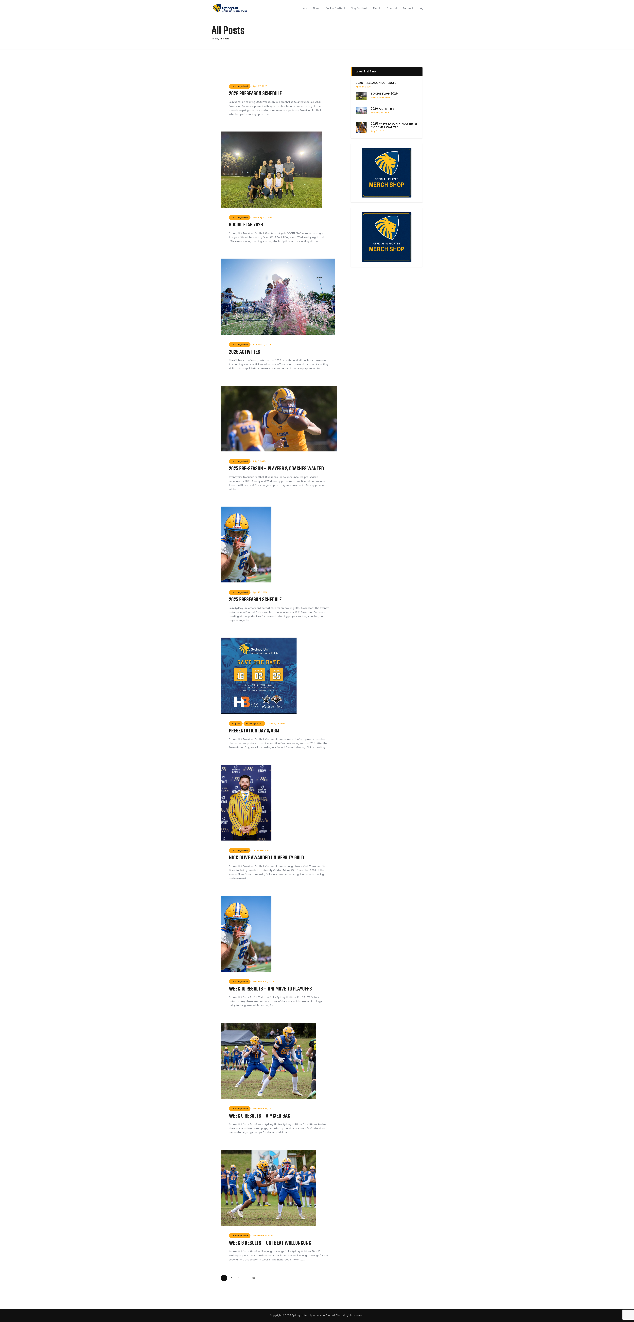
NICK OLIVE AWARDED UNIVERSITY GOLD (266, 858)
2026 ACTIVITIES (244, 352)
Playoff (236, 723)
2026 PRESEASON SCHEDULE (255, 94)
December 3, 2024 (262, 850)
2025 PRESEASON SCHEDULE (255, 600)
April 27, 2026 (260, 86)
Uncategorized (240, 86)
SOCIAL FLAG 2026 (246, 225)
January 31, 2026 (262, 344)
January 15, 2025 (276, 723)
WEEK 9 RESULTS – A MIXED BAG (259, 1116)
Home (214, 38)
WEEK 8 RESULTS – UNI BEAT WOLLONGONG (270, 1243)
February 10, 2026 (262, 217)
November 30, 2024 (263, 981)
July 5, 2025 (259, 461)
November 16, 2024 (263, 1235)
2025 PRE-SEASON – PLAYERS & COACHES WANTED (276, 469)
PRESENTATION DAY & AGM (254, 731)
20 (254, 1278)
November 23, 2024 (263, 1108)
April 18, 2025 (260, 592)
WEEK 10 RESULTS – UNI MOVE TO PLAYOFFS (270, 989)
